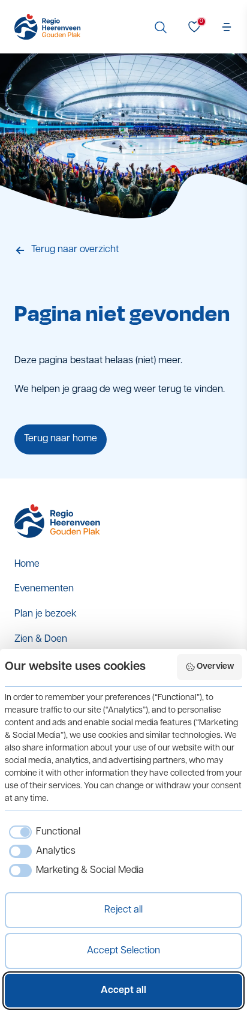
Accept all (123, 990)
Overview (215, 666)
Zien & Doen (40, 639)
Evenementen (44, 589)
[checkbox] (42, 832)
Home (27, 564)
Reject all (123, 910)
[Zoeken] (160, 27)
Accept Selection (123, 951)
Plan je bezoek (45, 614)
